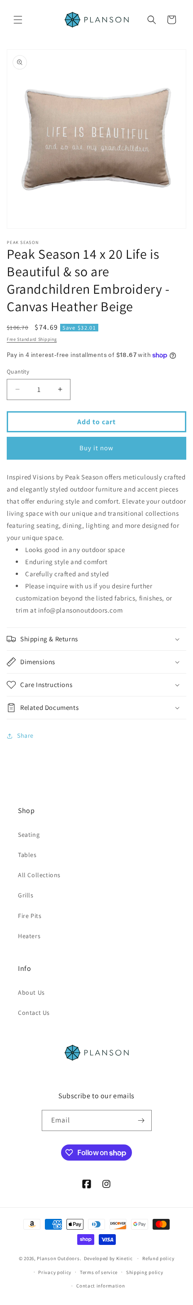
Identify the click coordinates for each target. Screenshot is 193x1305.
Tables (27, 855)
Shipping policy (144, 1272)
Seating (28, 835)
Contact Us (34, 1013)
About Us (31, 992)
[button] (18, 20)
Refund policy (158, 1258)
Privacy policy (54, 1272)
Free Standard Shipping (32, 339)
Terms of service (99, 1272)
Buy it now (96, 448)
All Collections (39, 875)
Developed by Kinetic (108, 1258)
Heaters (29, 936)
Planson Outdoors (58, 1258)
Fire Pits (29, 916)
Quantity (18, 371)
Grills (26, 895)
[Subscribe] (141, 1120)
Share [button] (25, 735)
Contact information (100, 1286)
